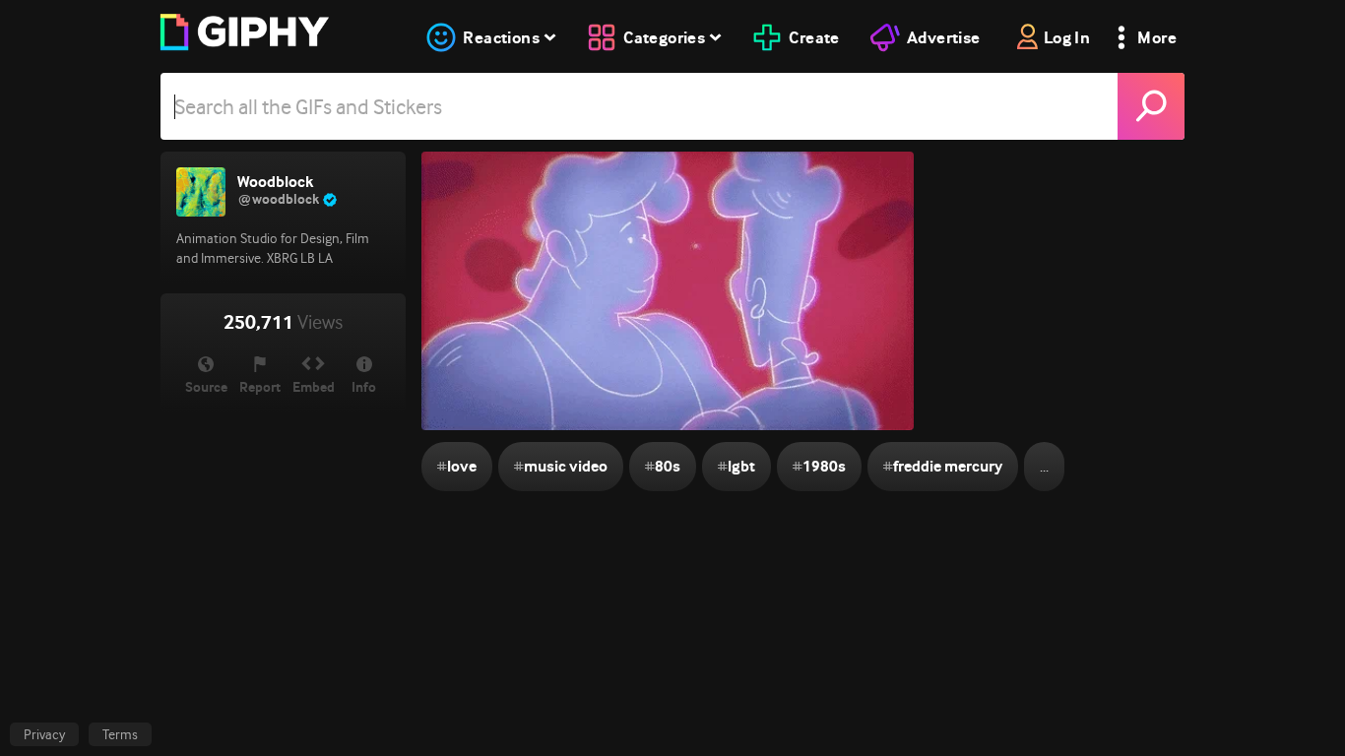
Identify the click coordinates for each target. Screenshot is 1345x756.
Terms (120, 734)
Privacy (44, 734)
